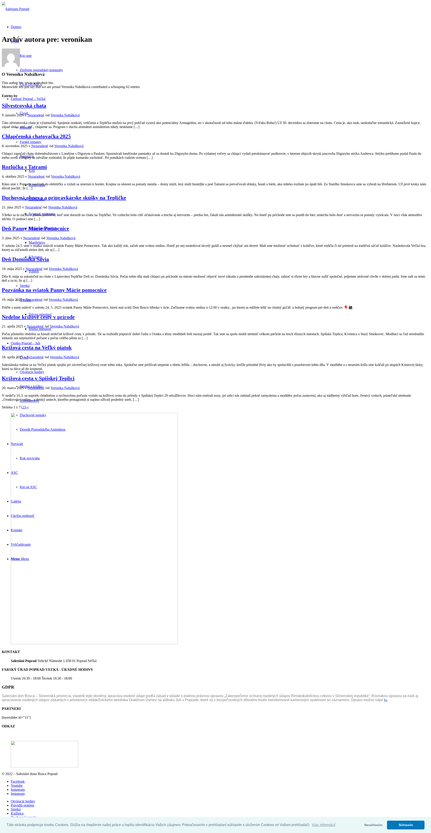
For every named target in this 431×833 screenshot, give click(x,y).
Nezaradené (35, 115)
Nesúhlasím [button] (373, 825)
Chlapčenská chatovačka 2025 (36, 136)
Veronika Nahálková (65, 115)
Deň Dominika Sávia (25, 259)
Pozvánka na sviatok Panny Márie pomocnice (54, 290)
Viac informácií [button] (323, 825)
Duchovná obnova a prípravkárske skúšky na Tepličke (64, 198)
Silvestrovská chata (24, 106)
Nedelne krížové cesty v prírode (38, 317)
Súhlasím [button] (406, 825)
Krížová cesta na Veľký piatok (37, 347)
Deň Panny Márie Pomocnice (35, 228)
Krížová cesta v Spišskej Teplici (38, 378)
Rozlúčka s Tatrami (24, 167)
